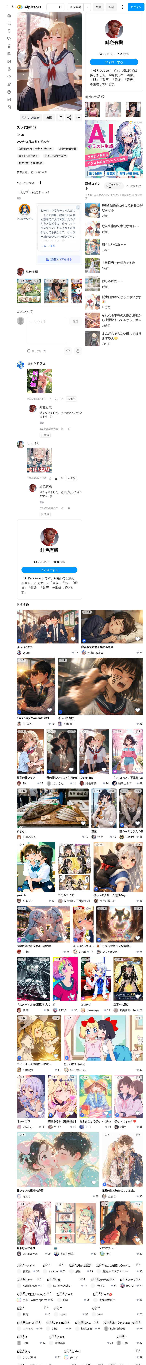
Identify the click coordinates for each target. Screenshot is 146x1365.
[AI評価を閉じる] (78, 207)
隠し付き (36, 350)
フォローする (49, 570)
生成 (98, 7)
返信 (73, 399)
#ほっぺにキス (25, 183)
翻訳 (19, 198)
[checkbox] (28, 350)
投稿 (111, 7)
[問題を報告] (61, 399)
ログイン (136, 7)
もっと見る (49, 246)
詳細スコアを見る (61, 259)
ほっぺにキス (39, 172)
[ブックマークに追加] (60, 117)
